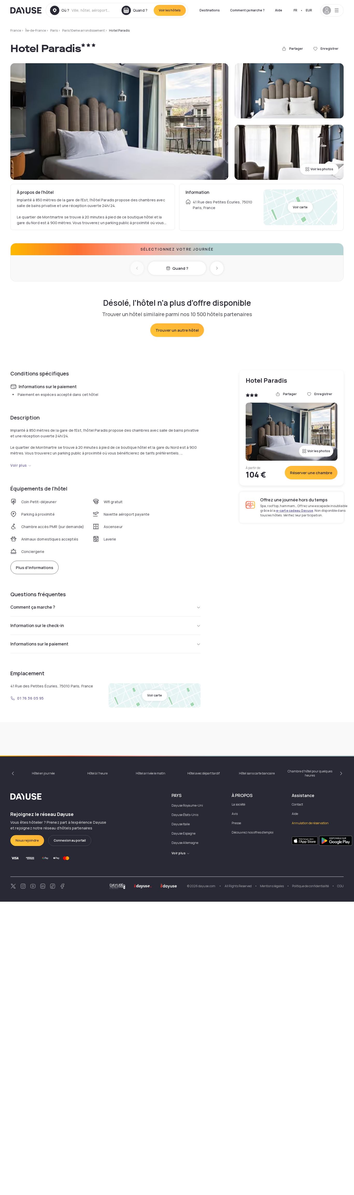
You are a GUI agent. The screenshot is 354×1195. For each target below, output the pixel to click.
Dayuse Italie (181, 824)
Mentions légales (272, 886)
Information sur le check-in (37, 625)
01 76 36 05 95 (30, 698)
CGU (340, 886)
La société (238, 804)
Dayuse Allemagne (185, 843)
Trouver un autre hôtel (177, 330)
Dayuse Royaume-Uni (187, 805)
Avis (235, 814)
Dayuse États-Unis (185, 815)
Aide (278, 10)
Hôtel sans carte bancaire (257, 773)
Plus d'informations (34, 567)
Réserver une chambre (311, 472)
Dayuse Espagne (183, 833)
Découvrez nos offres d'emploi (252, 832)
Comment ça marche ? (247, 10)
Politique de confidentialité (310, 886)
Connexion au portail (70, 840)
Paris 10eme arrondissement (83, 30)
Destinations (210, 10)
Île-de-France (35, 30)
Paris (54, 30)
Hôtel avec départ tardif (203, 773)
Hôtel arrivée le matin (150, 773)
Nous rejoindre (27, 840)
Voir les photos (321, 169)
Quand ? (180, 268)
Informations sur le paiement (39, 644)
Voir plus (18, 465)
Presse (236, 823)
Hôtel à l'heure (97, 773)
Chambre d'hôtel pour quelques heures (310, 773)
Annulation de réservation (310, 823)
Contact (297, 804)
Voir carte (300, 207)
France (15, 30)
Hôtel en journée (43, 773)
